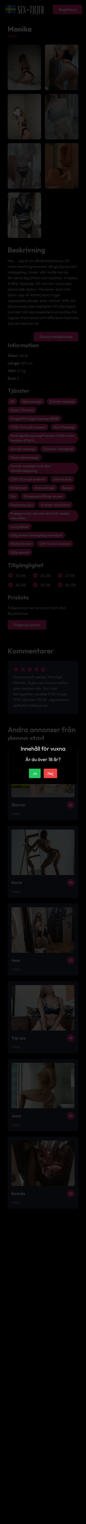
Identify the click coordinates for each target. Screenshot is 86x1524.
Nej (50, 773)
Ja (35, 773)
